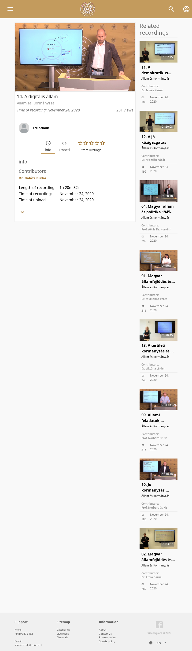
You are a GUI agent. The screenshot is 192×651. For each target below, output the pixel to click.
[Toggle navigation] (10, 9)
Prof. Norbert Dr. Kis (154, 438)
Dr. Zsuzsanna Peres (154, 299)
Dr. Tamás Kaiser (152, 90)
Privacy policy (107, 637)
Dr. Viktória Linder (153, 368)
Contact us (105, 633)
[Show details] (22, 213)
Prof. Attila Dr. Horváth (156, 229)
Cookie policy (107, 641)
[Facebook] (159, 625)
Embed (64, 150)
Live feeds (63, 633)
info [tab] (48, 150)
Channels (62, 637)
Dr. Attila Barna (151, 577)
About (102, 629)
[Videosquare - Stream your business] (87, 9)
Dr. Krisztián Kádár (153, 160)
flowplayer (102, 87)
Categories (63, 629)
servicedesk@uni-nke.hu (29, 645)
